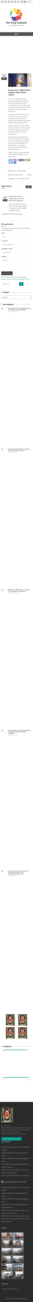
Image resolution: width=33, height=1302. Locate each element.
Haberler (7, 214)
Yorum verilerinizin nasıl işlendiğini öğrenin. (18, 279)
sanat (16, 174)
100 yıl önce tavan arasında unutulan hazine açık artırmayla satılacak (18, 872)
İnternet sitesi (6, 249)
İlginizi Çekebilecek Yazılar (16, 1182)
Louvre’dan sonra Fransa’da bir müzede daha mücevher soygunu (19, 732)
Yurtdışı (21, 174)
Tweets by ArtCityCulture (9, 1289)
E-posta (4, 241)
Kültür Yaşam (22, 171)
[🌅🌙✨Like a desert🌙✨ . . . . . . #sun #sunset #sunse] (16, 1091)
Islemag (8, 1298)
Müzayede (11, 174)
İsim (3, 233)
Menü (25, 2)
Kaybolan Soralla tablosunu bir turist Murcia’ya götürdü (16, 198)
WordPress (23, 1298)
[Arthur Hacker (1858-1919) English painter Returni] (16, 1063)
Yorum (3, 256)
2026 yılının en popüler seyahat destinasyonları (15, 1175)
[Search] (21, 284)
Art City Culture (24, 178)
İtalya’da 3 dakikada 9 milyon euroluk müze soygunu (19, 449)
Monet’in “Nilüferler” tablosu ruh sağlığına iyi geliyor (19, 590)
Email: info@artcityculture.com (11, 1139)
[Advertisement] (16, 54)
